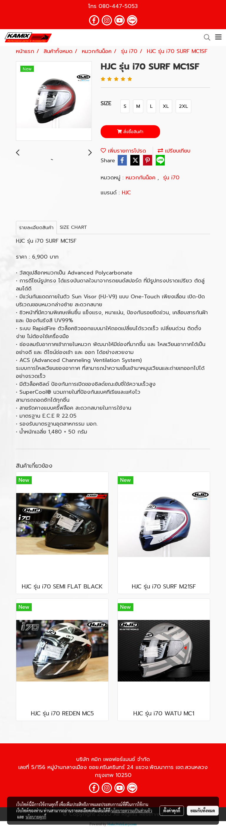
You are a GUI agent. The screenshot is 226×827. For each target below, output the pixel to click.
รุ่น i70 (171, 177)
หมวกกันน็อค (141, 177)
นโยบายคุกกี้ (36, 816)
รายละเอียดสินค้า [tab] (36, 227)
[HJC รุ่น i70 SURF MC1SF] (54, 101)
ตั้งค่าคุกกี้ (171, 810)
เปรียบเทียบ (176, 151)
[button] (205, 37)
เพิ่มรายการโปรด (126, 151)
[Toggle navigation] (218, 37)
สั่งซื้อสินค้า (132, 132)
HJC (126, 192)
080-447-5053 (118, 6)
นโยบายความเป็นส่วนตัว (131, 810)
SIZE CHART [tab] (73, 227)
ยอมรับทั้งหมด (202, 810)
